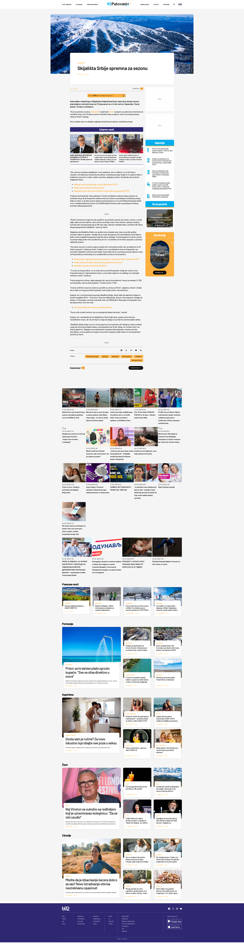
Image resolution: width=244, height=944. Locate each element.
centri (111, 112)
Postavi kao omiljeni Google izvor (101, 95)
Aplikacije (125, 926)
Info (63, 916)
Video (110, 916)
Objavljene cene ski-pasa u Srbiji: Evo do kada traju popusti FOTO (101, 191)
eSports (96, 916)
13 (73, 611)
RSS (123, 929)
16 (136, 826)
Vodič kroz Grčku (92, 4)
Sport (64, 919)
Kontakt (124, 931)
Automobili (96, 921)
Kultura (80, 921)
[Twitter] (173, 909)
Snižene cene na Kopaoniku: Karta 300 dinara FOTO (95, 184)
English (111, 921)
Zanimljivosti (144, 4)
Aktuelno (166, 4)
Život (65, 764)
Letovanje (79, 4)
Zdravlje (66, 835)
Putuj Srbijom (66, 4)
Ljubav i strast (70, 735)
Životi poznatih (131, 714)
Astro (158, 714)
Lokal (95, 924)
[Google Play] (174, 921)
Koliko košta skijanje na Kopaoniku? (89, 188)
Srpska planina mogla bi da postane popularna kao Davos (98, 262)
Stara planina (127, 356)
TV (109, 919)
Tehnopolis (96, 919)
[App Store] (174, 927)
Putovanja (67, 623)
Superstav (129, 745)
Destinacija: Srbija (93, 356)
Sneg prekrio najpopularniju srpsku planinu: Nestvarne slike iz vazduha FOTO (106, 259)
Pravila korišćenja (128, 921)
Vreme (111, 924)
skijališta (138, 356)
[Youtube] (181, 909)
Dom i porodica (160, 745)
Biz (63, 921)
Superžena (67, 694)
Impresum (125, 919)
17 (167, 826)
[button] (157, 225)
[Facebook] (169, 909)
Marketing (125, 916)
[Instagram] (177, 909)
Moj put (156, 4)
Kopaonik (95, 112)
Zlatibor (105, 356)
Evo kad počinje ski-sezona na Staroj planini (92, 307)
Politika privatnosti (128, 924)
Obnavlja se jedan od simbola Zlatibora (90, 265)
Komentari (137, 88)
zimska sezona (137, 360)
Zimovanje (98, 603)
